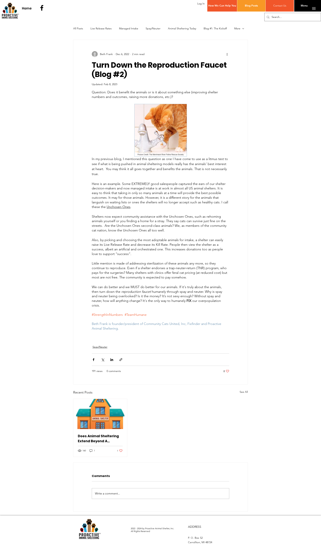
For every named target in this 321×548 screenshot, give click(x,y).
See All (244, 392)
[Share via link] (121, 359)
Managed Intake (128, 28)
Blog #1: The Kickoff (215, 28)
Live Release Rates (101, 28)
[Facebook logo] (42, 8)
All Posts (78, 28)
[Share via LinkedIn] (112, 359)
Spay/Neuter (153, 28)
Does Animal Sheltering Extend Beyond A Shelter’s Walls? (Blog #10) (98, 439)
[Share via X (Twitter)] (102, 359)
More (237, 28)
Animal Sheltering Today (182, 28)
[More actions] (227, 54)
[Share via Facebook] (93, 359)
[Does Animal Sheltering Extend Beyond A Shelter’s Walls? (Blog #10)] (100, 414)
